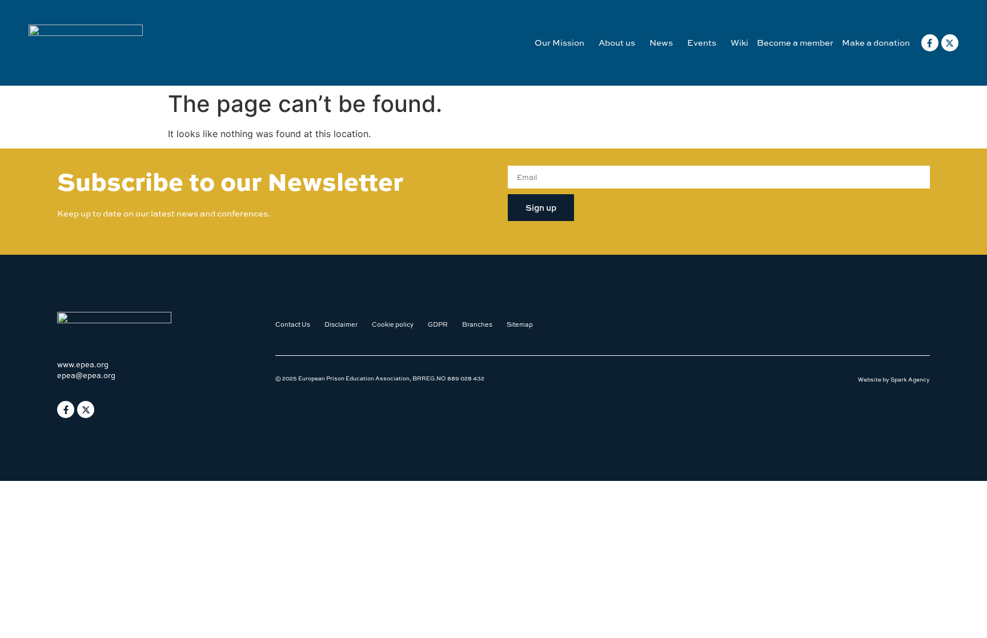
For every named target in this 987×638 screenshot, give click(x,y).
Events (701, 43)
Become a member (795, 43)
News (661, 43)
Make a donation (876, 43)
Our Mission (559, 43)
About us (617, 43)
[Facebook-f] (929, 42)
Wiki (739, 43)
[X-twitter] (949, 42)
